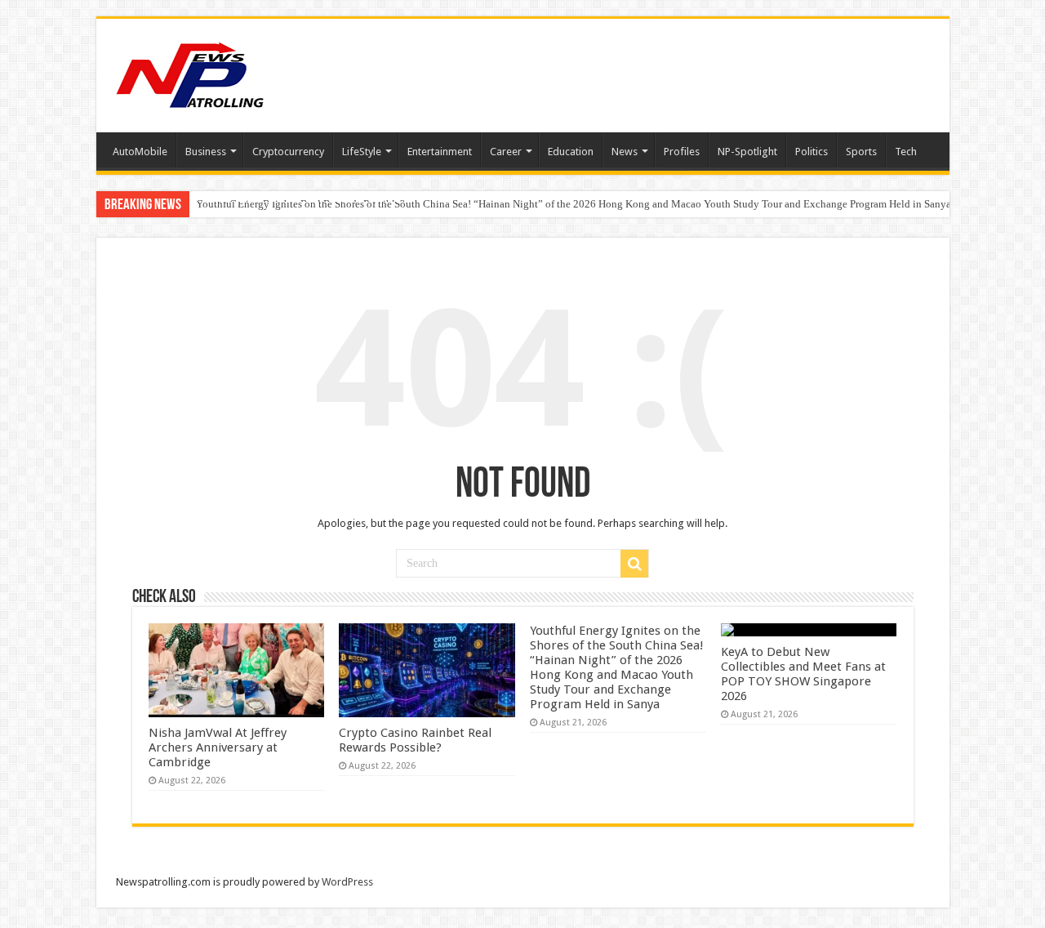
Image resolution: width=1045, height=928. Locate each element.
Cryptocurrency (288, 151)
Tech (906, 151)
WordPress (347, 882)
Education (571, 151)
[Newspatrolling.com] (190, 72)
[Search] (634, 564)
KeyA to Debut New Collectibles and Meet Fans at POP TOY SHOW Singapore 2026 (803, 674)
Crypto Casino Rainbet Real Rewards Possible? (415, 740)
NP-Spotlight (747, 151)
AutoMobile (140, 151)
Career (506, 151)
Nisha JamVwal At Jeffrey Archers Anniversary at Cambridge (218, 747)
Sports (861, 151)
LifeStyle (361, 151)
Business (205, 151)
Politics (811, 151)
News (624, 151)
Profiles (682, 151)
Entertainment (439, 151)
